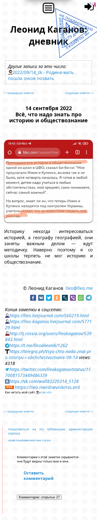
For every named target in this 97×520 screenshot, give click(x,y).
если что (45, 392)
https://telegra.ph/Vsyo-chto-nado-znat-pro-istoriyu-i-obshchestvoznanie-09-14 (48, 354)
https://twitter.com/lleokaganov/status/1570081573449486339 (48, 372)
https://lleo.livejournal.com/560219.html (49, 315)
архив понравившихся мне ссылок (29, 440)
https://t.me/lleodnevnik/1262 (38, 345)
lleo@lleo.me (79, 288)
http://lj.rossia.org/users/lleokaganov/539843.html (48, 336)
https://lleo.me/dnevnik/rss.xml (47, 387)
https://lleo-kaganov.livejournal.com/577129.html (48, 324)
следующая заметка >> (79, 93)
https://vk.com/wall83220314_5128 (44, 381)
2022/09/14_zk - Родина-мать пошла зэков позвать (41, 75)
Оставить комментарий (39, 475)
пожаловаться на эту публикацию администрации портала (50, 431)
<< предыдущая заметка (18, 93)
